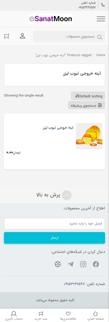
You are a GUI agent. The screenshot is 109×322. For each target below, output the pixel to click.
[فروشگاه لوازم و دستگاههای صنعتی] (50, 19)
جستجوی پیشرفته (83, 105)
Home (101, 55)
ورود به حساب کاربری (22, 36)
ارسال (54, 238)
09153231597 (87, 7)
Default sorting (91, 96)
